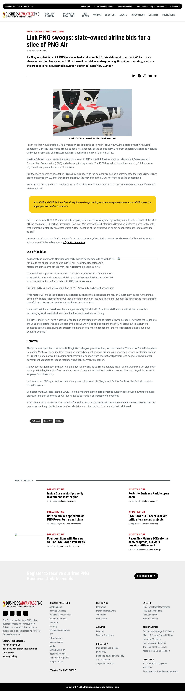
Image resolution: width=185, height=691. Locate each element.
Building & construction (60, 614)
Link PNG (48, 421)
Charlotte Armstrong (68, 501)
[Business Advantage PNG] (21, 15)
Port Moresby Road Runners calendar (160, 671)
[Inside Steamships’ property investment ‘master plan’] (29, 496)
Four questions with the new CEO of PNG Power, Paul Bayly (66, 540)
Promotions (168, 15)
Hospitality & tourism (59, 630)
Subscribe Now (146, 576)
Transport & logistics (59, 657)
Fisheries (53, 622)
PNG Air (59, 421)
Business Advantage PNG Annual (158, 631)
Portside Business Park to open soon (149, 495)
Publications (138, 15)
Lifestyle (153, 15)
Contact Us (175, 6)
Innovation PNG (150, 614)
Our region (101, 614)
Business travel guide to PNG (110, 656)
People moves (56, 661)
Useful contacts (103, 659)
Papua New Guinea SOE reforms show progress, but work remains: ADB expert (149, 542)
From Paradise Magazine (155, 663)
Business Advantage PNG (70, 546)
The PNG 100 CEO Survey (155, 647)
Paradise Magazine (152, 639)
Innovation (101, 607)
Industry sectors (49, 14)
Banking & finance (57, 610)
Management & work (106, 610)
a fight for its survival (74, 242)
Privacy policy (10, 656)
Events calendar (150, 618)
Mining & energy (57, 650)
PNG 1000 (101, 652)
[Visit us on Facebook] (12, 613)
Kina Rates (85, 6)
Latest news (51, 31)
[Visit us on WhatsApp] (19, 613)
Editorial (100, 631)
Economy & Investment (69, 14)
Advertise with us (125, 6)
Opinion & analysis (105, 635)
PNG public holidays (152, 610)
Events (123, 15)
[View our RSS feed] (25, 613)
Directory (110, 15)
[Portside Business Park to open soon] (111, 496)
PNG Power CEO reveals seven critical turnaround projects (148, 517)
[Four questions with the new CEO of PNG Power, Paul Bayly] (29, 541)
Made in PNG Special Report (156, 651)
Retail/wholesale (57, 653)
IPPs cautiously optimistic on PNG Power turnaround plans (65, 517)
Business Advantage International (151, 6)
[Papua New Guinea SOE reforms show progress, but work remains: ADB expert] (111, 541)
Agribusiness (55, 607)
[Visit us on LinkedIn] (5, 613)
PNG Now (147, 667)
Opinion (97, 15)
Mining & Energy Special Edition (158, 635)
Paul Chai (42, 51)
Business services (58, 618)
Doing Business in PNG (107, 648)
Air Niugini (36, 421)
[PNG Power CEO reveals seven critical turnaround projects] (111, 518)
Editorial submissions (103, 6)
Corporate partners (105, 663)
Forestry (53, 626)
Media (52, 646)
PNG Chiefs (101, 618)
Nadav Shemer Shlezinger (70, 524)
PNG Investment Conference (156, 607)
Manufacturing (56, 642)
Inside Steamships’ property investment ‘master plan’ (65, 495)
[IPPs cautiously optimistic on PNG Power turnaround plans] (29, 518)
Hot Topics (85, 14)
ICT (51, 634)
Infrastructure (35, 31)
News (61, 31)
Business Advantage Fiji (154, 643)
